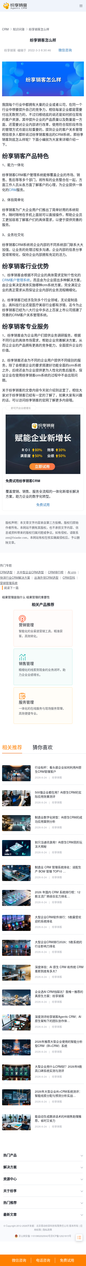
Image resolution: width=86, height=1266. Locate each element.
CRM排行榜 (55, 572)
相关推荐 (12, 747)
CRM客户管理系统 (16, 280)
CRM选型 (6, 572)
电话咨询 (43, 1260)
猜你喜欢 (43, 747)
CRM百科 (69, 577)
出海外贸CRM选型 (46, 577)
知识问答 (19, 29)
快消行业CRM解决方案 (15, 577)
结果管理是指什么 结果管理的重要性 (26, 597)
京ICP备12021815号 (61, 1236)
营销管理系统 (9, 583)
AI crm (72, 572)
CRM (5, 29)
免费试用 (67, 1260)
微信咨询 (19, 1260)
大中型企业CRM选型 (30, 572)
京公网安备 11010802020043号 (35, 1236)
